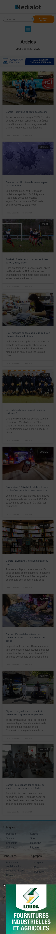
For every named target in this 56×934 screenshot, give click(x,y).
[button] (4, 885)
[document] (28, 467)
